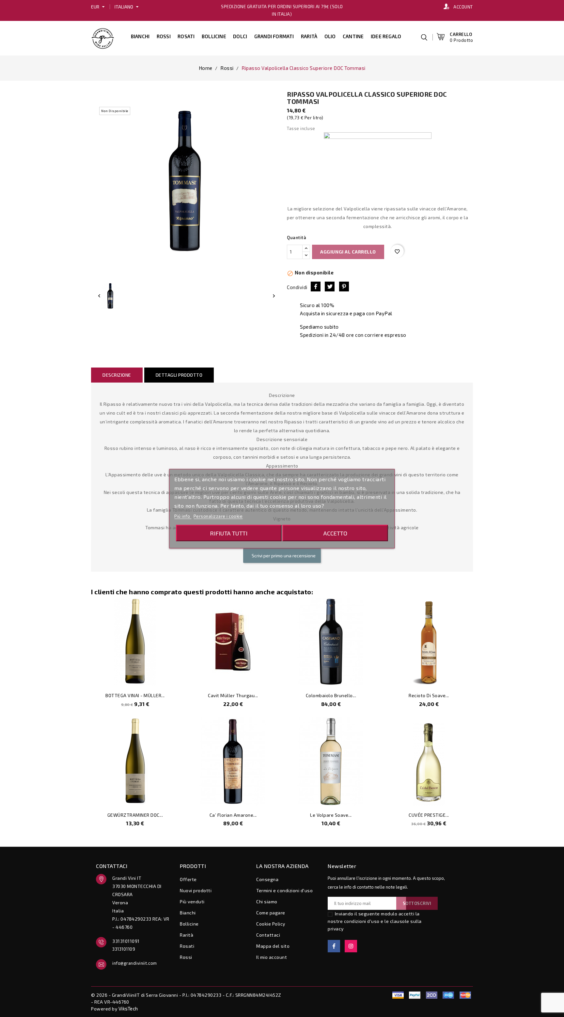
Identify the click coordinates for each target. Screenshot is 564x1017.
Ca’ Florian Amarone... (233, 815)
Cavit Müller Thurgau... (233, 695)
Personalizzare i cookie (218, 515)
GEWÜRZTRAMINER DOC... (135, 815)
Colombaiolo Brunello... (331, 695)
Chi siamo (266, 901)
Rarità (309, 36)
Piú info (182, 515)
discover (415, 995)
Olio (330, 36)
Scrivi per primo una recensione (283, 555)
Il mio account (271, 957)
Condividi (316, 286)
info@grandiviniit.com (134, 963)
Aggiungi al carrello (348, 251)
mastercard (448, 995)
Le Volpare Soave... (331, 815)
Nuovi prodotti (196, 890)
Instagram (351, 946)
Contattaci (268, 935)
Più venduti (192, 901)
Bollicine (214, 36)
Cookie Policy (270, 924)
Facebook (334, 946)
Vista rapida (169, 677)
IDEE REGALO (386, 36)
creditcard (465, 995)
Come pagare (270, 912)
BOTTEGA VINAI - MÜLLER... (135, 695)
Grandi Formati (274, 36)
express (431, 995)
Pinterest (344, 286)
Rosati (186, 36)
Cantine (353, 36)
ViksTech (128, 1008)
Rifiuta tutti (228, 532)
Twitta (330, 286)
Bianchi (140, 36)
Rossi (164, 36)
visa (398, 995)
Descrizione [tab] (116, 375)
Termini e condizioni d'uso (284, 890)
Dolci (240, 36)
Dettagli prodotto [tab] (179, 375)
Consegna (267, 879)
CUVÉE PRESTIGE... (429, 815)
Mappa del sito (273, 946)
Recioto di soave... (429, 695)
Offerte (188, 879)
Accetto (335, 532)
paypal (381, 995)
